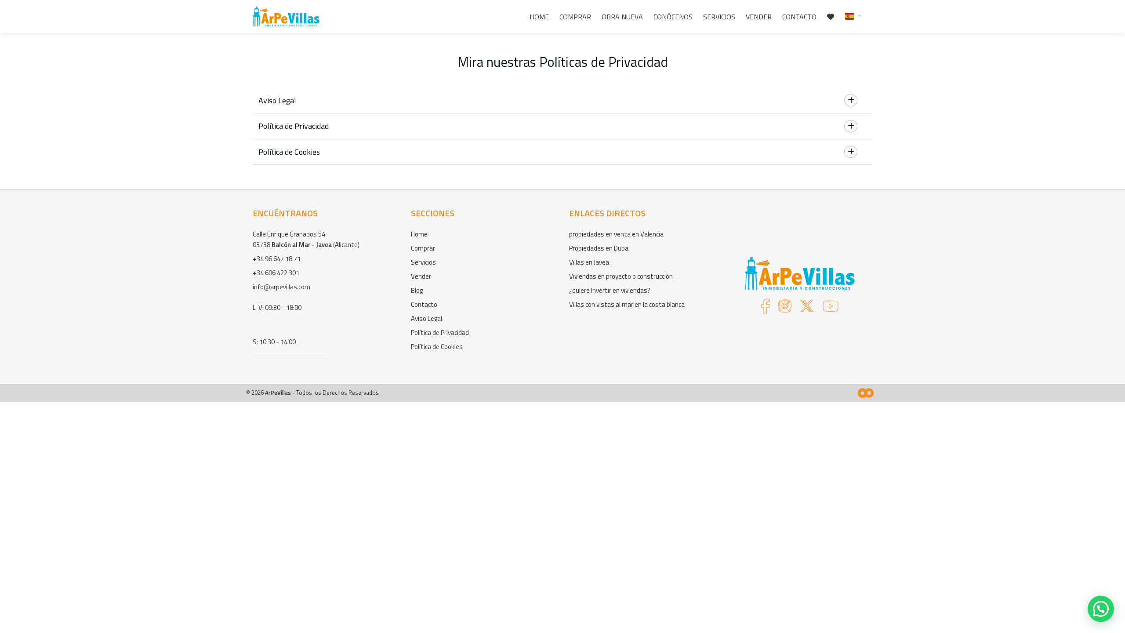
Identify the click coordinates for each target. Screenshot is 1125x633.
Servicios (719, 16)
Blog (417, 290)
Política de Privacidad (440, 332)
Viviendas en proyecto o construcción (621, 276)
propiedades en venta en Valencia (616, 234)
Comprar (575, 16)
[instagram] (785, 309)
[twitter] (807, 309)
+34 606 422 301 (276, 273)
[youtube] (830, 309)
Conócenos (673, 16)
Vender (759, 16)
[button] (853, 15)
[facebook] (765, 309)
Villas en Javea (589, 262)
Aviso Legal (426, 318)
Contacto (799, 16)
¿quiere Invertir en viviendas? (609, 290)
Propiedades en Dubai (599, 248)
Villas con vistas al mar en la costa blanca (627, 304)
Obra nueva (622, 16)
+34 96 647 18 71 (277, 259)
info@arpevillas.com (281, 287)
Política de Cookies (437, 347)
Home (539, 16)
